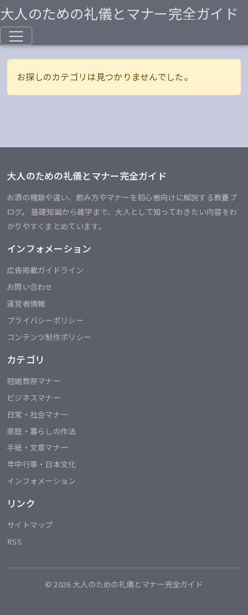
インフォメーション (41, 480)
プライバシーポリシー (45, 320)
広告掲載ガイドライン (45, 269)
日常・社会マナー (37, 414)
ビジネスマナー (34, 397)
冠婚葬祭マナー (34, 380)
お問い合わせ (30, 286)
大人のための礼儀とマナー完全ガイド (119, 13)
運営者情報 (26, 303)
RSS (14, 541)
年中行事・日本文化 (41, 464)
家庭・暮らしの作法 (41, 431)
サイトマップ (30, 524)
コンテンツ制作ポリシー (49, 336)
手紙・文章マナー (37, 447)
